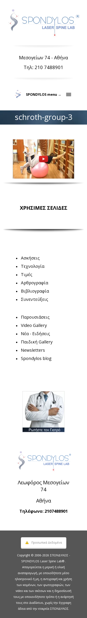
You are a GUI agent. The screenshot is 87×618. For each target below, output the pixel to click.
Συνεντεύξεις (34, 299)
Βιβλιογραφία (35, 291)
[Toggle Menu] (68, 94)
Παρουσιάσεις (35, 317)
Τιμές (26, 274)
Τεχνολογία (32, 266)
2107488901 (56, 511)
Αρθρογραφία (34, 283)
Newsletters (33, 350)
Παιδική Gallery (37, 342)
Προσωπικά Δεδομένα (46, 542)
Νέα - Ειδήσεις (35, 333)
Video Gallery (34, 325)
